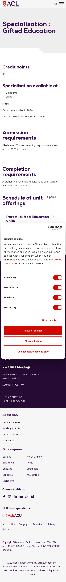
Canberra (8, 474)
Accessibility (8, 524)
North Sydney (34, 456)
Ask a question (13, 397)
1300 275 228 (17, 401)
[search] (55, 4)
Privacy (51, 524)
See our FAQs (10, 384)
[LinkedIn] (15, 497)
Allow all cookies (33, 330)
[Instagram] (9, 497)
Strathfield (32, 468)
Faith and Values (11, 422)
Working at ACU (11, 428)
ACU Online (33, 474)
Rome (30, 462)
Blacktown (8, 462)
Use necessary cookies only (33, 351)
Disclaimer (38, 524)
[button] (30, 219)
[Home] (16, 7)
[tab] (30, 218)
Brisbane (7, 468)
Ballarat (7, 456)
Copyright (24, 524)
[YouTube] (21, 497)
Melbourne (9, 480)
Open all (52, 197)
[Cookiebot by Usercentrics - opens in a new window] (48, 228)
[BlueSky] (32, 497)
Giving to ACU (10, 434)
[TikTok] (26, 497)
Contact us (8, 440)
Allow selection (33, 341)
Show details (48, 320)
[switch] (57, 287)
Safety (5, 529)
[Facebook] (3, 497)
